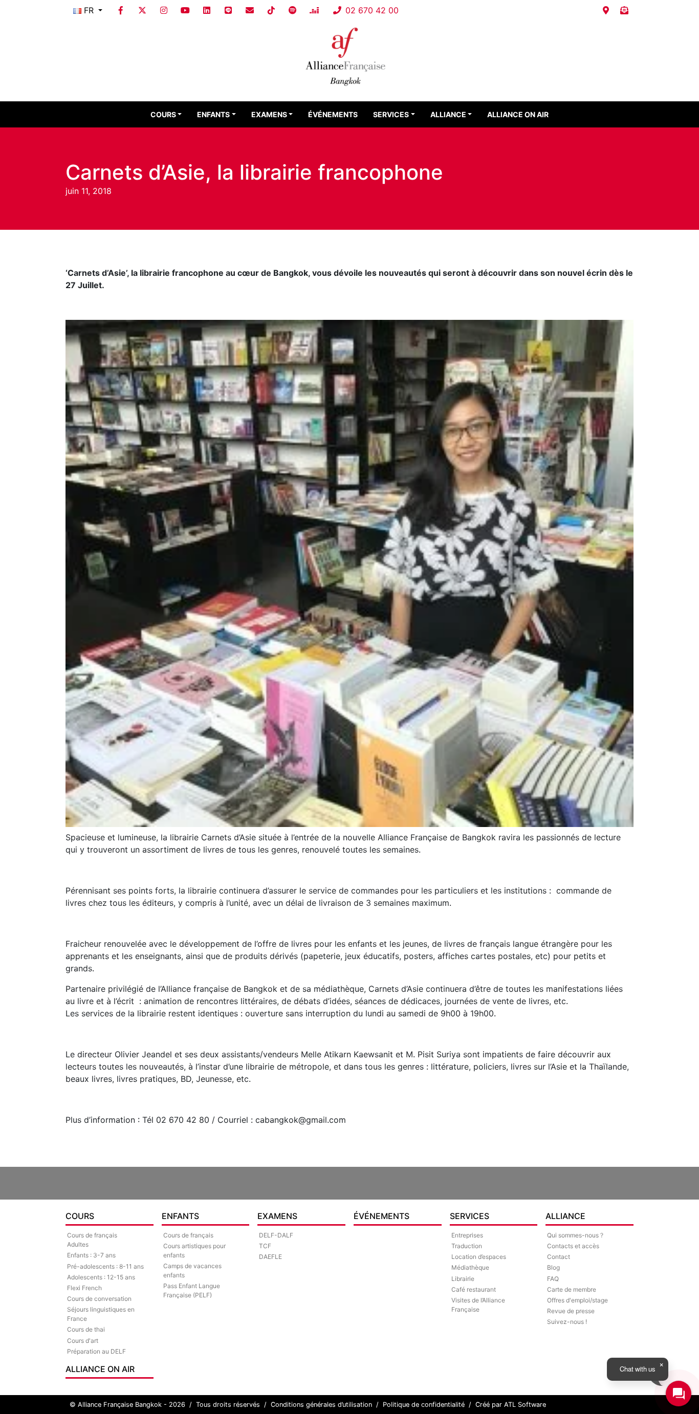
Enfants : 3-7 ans (91, 1255)
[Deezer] (314, 10)
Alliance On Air (518, 114)
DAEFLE (270, 1256)
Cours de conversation (99, 1298)
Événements (333, 114)
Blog (553, 1267)
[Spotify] (292, 10)
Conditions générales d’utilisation (321, 1404)
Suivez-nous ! (567, 1321)
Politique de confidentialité (424, 1404)
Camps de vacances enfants (192, 1270)
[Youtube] (185, 10)
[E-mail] (249, 10)
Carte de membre (571, 1289)
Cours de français (188, 1235)
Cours (163, 114)
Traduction (466, 1246)
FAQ (553, 1278)
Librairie (462, 1278)
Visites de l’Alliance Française (478, 1304)
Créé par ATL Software (510, 1404)
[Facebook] (121, 10)
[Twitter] (142, 10)
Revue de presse (571, 1311)
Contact (558, 1256)
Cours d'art (82, 1340)
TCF (265, 1246)
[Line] (228, 10)
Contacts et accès (573, 1246)
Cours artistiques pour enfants (194, 1250)
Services (391, 114)
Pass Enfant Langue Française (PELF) (191, 1290)
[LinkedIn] (207, 10)
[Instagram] (164, 10)
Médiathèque (470, 1267)
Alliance (448, 114)
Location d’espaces (478, 1256)
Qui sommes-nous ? (575, 1235)
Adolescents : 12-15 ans (101, 1277)
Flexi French (84, 1288)
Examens (269, 114)
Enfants (213, 114)
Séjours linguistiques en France (101, 1314)
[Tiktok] (271, 10)
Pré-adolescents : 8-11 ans (105, 1266)
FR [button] (88, 10)
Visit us (606, 10)
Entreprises (467, 1235)
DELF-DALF (276, 1235)
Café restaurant (473, 1289)
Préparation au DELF (96, 1351)
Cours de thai (86, 1329)
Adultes (78, 1244)
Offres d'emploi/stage (577, 1300)
